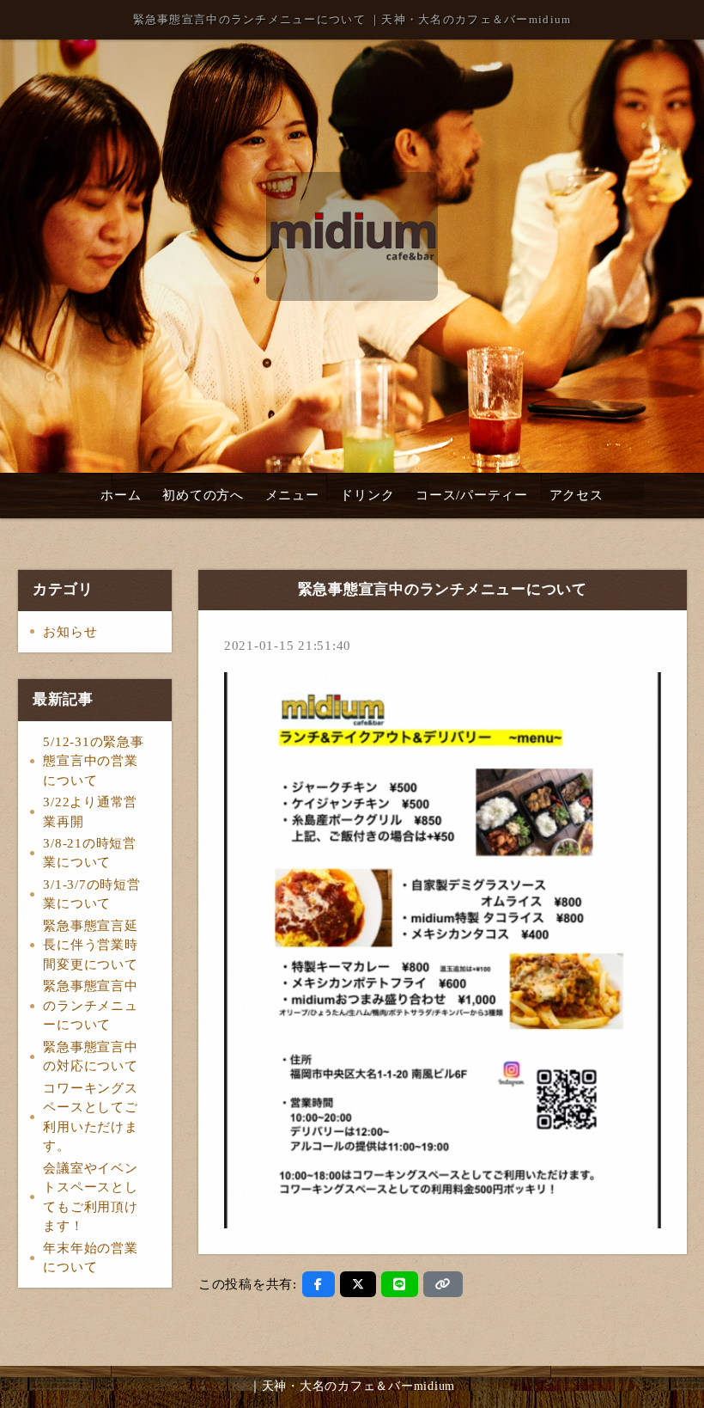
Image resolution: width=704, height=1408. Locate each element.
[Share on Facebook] (318, 1284)
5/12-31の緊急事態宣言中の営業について (93, 761)
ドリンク (367, 495)
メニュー (292, 495)
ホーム (120, 495)
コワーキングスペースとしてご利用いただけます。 (90, 1117)
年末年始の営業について (90, 1258)
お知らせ (70, 632)
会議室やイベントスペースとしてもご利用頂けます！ (90, 1197)
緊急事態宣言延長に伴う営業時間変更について (90, 945)
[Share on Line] (399, 1284)
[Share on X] (358, 1284)
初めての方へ (203, 495)
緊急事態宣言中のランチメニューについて (90, 1005)
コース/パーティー (472, 495)
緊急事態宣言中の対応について (90, 1057)
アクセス (576, 495)
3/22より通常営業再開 (90, 812)
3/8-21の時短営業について (90, 853)
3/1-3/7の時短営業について (91, 894)
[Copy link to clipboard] (443, 1284)
